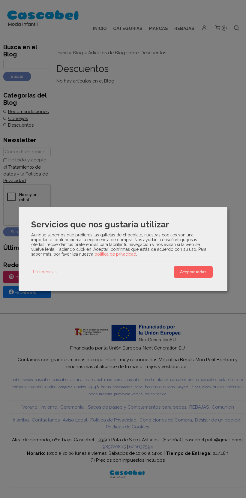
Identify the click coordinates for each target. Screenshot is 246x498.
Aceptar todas (193, 271)
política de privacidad (115, 254)
